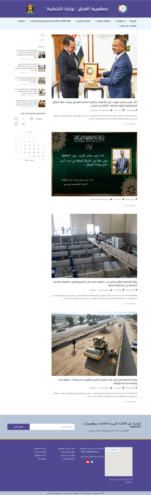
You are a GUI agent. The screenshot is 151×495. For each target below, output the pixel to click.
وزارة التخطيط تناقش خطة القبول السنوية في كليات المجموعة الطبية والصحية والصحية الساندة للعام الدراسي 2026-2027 (26, 67)
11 (25, 145)
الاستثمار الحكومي (103, 290)
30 (34, 156)
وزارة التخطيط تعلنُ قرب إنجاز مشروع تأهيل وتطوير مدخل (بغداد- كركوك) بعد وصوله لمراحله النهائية (97, 381)
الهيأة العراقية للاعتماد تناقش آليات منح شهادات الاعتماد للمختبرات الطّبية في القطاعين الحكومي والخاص (26, 91)
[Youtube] (88, 462)
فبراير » (26, 160)
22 (38, 152)
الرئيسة (133, 21)
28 (43, 156)
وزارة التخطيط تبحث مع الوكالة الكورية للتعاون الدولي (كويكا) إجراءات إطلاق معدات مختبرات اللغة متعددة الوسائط (26, 102)
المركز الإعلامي (83, 21)
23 (34, 152)
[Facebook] (92, 462)
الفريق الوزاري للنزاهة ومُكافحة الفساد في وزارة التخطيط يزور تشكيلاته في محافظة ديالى (26, 79)
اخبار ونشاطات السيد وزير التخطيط (100, 110)
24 (29, 152)
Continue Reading (128, 123)
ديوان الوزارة (93, 290)
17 (29, 149)
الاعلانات (21, 21)
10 (29, 145)
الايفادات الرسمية (128, 26)
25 (25, 152)
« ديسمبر (32, 160)
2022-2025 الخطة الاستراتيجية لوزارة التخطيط (51, 21)
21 (43, 152)
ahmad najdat (130, 110)
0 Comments (24, 59)
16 (34, 149)
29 (38, 156)
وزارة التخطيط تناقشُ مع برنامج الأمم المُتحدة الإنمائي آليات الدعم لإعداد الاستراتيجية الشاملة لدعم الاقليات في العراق (26, 53)
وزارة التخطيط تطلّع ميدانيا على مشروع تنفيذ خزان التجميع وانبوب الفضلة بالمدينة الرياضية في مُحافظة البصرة (95, 283)
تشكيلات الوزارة (103, 21)
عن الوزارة (121, 21)
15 (38, 149)
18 (25, 149)
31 (29, 156)
